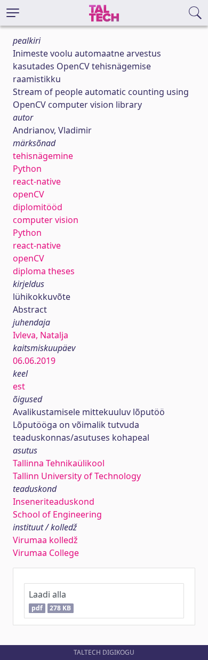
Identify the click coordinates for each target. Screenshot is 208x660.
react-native (37, 181)
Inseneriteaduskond (53, 501)
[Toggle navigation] (13, 13)
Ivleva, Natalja (40, 335)
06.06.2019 (34, 361)
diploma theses (44, 271)
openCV (28, 194)
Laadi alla (50, 601)
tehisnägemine (43, 156)
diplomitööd (37, 207)
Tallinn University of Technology (77, 476)
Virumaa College (46, 553)
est (19, 386)
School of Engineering (57, 514)
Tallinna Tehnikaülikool (59, 463)
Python (27, 168)
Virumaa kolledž (45, 540)
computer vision (45, 220)
